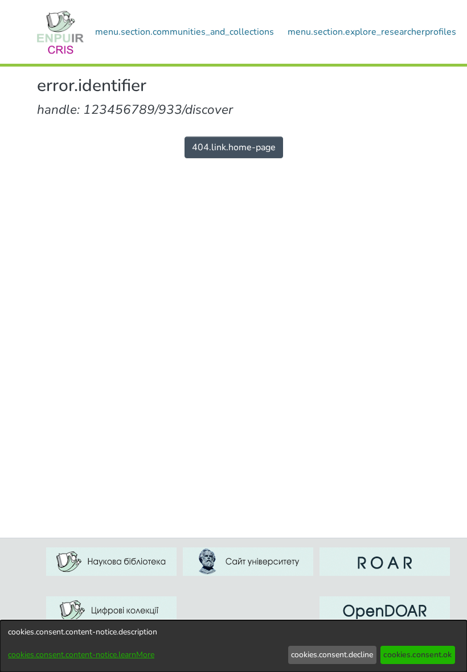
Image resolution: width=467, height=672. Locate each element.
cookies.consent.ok (417, 654)
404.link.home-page (234, 147)
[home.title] (60, 31)
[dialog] (233, 646)
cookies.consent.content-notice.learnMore (81, 654)
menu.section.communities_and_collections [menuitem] (184, 32)
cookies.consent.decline (332, 654)
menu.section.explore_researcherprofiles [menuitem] (372, 32)
